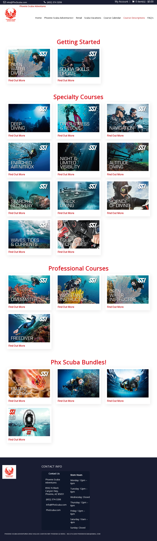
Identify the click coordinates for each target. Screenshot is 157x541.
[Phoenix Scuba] (9, 14)
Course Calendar (112, 17)
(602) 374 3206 (54, 2)
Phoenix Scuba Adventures (58, 17)
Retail (79, 17)
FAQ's (150, 17)
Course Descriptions (134, 17)
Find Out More (16, 80)
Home (38, 17)
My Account (121, 1)
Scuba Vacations (92, 17)
